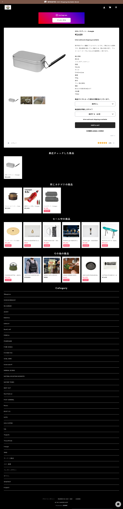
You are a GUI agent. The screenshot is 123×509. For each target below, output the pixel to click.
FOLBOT (7, 487)
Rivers (6, 405)
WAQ (5, 452)
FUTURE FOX (8, 353)
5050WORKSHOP (10, 300)
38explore (7, 294)
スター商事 (7, 464)
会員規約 (78, 499)
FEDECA (6, 335)
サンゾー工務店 (9, 458)
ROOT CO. (7, 411)
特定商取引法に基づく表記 (65, 499)
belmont (6, 323)
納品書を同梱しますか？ (84, 109)
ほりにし (7, 476)
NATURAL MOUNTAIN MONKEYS (14, 376)
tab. (5, 429)
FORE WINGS (8, 347)
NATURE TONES (9, 382)
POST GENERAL (9, 400)
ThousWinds (8, 441)
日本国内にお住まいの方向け (95, 131)
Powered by (59, 505)
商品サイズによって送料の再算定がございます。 (93, 99)
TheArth (7, 435)
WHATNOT (7, 482)
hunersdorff (8, 364)
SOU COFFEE (8, 423)
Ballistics (7, 318)
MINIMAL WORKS (9, 370)
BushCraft (7, 329)
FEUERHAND (8, 341)
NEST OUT (7, 388)
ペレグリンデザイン (10, 470)
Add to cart (95, 125)
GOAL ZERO (8, 359)
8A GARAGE (8, 306)
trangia (6, 446)
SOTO (6, 417)
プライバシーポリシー (48, 499)
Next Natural (8, 394)
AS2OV (6, 312)
